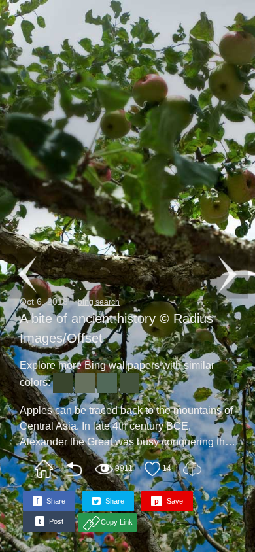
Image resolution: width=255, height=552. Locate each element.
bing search (99, 302)
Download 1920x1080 (192, 469)
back (74, 469)
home (44, 469)
